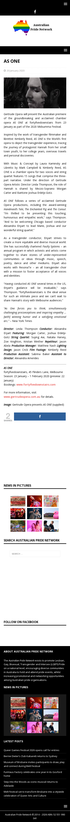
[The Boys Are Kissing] (34, 526)
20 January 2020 (15, 70)
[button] (65, 4)
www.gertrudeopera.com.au (22, 396)
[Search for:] (35, 554)
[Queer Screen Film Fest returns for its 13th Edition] (51, 526)
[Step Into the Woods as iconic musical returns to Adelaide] (34, 513)
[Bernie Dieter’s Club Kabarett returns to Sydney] (34, 501)
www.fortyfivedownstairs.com (36, 384)
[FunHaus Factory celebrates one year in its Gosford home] (17, 513)
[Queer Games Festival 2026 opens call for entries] (17, 501)
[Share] (40, 416)
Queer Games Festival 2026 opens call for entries (31, 750)
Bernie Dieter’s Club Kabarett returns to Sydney (30, 756)
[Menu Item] (35, 12)
